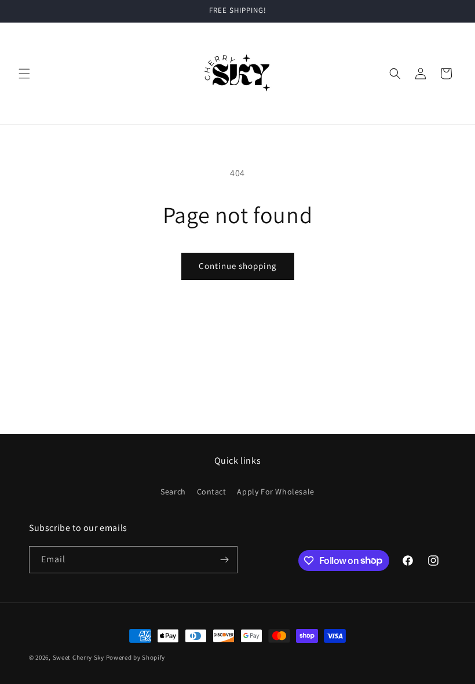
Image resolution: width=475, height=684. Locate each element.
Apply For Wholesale (275, 491)
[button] (24, 73)
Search (173, 491)
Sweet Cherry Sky (78, 657)
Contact (211, 491)
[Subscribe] (224, 559)
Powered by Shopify (136, 657)
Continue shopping (238, 265)
